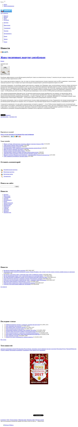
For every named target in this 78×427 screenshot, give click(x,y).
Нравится (8, 115)
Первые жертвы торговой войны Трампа (14, 150)
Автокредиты (7, 176)
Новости (6, 16)
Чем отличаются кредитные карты (15, 328)
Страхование (7, 28)
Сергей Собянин (5, 350)
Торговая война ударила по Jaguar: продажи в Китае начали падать (21, 152)
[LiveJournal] (18, 136)
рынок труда (36, 350)
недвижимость (9, 348)
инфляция (43, 348)
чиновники (42, 350)
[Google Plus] (20, 136)
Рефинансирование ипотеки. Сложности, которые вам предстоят (23, 324)
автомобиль (19, 350)
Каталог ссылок (40, 419)
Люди (5, 18)
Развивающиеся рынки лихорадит (12, 146)
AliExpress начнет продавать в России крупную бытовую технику (21, 153)
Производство (7, 212)
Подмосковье (20, 348)
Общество (6, 207)
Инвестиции (7, 25)
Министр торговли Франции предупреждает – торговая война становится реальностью (26, 155)
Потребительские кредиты (10, 169)
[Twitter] (13, 136)
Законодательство (8, 202)
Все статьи (3, 339)
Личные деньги (8, 204)
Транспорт (6, 209)
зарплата (3, 348)
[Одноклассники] (15, 136)
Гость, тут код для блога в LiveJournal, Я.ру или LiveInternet (17, 134)
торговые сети (13, 116)
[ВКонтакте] (12, 136)
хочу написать (4, 13)
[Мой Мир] (16, 136)
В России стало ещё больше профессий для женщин (17, 284)
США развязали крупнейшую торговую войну (16, 156)
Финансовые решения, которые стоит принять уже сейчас (21, 330)
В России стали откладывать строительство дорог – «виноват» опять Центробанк (25, 280)
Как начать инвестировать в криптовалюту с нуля (17, 281)
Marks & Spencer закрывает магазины (13, 149)
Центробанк (13, 350)
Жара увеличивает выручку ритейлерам (23, 57)
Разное (5, 42)
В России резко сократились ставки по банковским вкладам (19, 282)
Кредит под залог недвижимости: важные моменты (19, 337)
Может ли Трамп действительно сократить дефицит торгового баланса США (24, 144)
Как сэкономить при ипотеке (13, 326)
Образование (7, 205)
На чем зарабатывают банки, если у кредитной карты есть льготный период (23, 276)
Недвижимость (8, 33)
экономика (34, 348)
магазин (49, 348)
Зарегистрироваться (9, 6)
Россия (26, 348)
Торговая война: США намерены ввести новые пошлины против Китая (22, 148)
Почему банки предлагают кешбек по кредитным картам (21, 331)
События (6, 208)
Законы (5, 39)
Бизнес (5, 36)
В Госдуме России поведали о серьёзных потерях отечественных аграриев (23, 278)
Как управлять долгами (12, 335)
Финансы (6, 211)
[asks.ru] (6, 12)
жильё (39, 348)
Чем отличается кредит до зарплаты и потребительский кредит (22, 333)
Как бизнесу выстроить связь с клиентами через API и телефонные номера (23, 274)
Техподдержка (14, 419)
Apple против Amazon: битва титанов (13, 145)
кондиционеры (4, 116)
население (53, 348)
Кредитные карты (8, 174)
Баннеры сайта (31, 419)
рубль (30, 350)
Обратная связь (22, 419)
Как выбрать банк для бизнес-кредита (16, 327)
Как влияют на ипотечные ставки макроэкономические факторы (23, 334)
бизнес (29, 348)
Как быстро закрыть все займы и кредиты (14, 270)
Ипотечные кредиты (9, 172)
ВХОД (5, 4)
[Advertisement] (39, 123)
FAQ (8, 419)
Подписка (6, 20)
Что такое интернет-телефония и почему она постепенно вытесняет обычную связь (25, 277)
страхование (26, 350)
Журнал (6, 17)
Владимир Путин (61, 348)
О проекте (3, 419)
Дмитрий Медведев (71, 348)
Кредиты (6, 22)
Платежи (6, 30)
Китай (15, 348)
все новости (4, 286)
